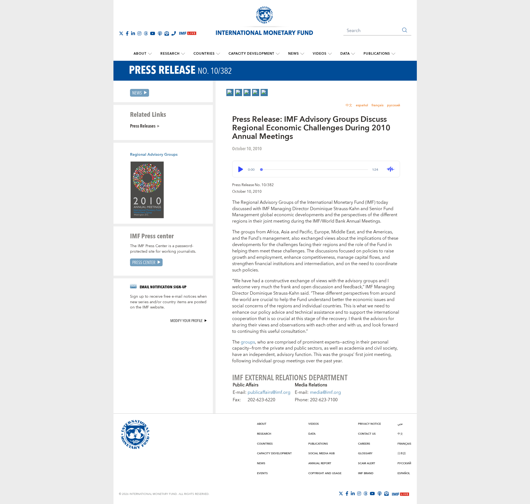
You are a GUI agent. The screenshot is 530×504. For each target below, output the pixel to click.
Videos (320, 54)
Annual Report (319, 463)
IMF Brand (365, 473)
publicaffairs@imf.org (269, 392)
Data (345, 54)
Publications (377, 54)
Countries (204, 54)
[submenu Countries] (218, 54)
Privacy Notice (369, 423)
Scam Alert (366, 463)
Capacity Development (251, 54)
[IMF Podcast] (160, 33)
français (377, 105)
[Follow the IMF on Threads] (146, 33)
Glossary (365, 453)
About (140, 54)
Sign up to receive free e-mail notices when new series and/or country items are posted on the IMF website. (168, 302)
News (293, 54)
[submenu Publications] (393, 54)
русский (393, 105)
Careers (364, 443)
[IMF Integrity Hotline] (173, 33)
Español (404, 473)
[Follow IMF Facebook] (127, 33)
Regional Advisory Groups (153, 154)
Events (262, 473)
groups (248, 342)
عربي (400, 423)
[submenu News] (302, 54)
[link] (230, 92)
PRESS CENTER (143, 262)
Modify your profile (186, 320)
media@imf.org (325, 392)
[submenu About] (150, 54)
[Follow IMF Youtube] (152, 33)
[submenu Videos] (330, 54)
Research (170, 54)
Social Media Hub (321, 453)
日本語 (402, 453)
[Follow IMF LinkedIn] (133, 33)
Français (404, 443)
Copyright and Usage (324, 473)
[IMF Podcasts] (379, 493)
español (362, 105)
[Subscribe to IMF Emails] (167, 33)
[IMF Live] (400, 494)
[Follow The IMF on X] (121, 33)
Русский (404, 463)
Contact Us (367, 433)
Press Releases (142, 125)
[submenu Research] (183, 54)
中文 (349, 105)
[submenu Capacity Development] (277, 54)
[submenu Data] (353, 54)
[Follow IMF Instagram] (139, 33)
